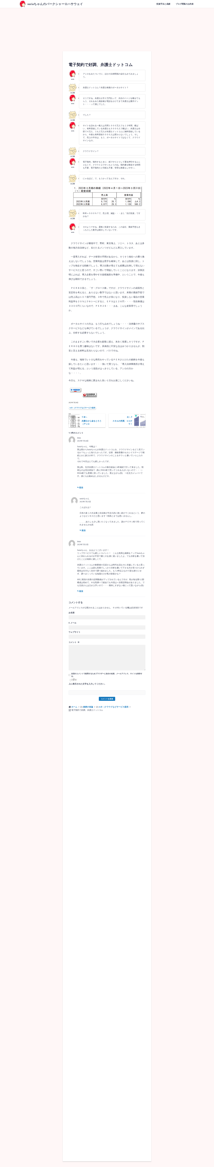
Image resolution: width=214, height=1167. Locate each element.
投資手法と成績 (163, 4)
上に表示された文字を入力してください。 (87, 684)
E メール (72, 623)
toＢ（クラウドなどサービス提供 (82, 408)
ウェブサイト (74, 632)
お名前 (72, 613)
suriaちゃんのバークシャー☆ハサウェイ (55, 4)
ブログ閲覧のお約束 (185, 4)
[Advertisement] (107, 26)
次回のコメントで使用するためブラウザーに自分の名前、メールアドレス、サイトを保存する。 (106, 675)
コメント (74, 642)
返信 (81, 487)
